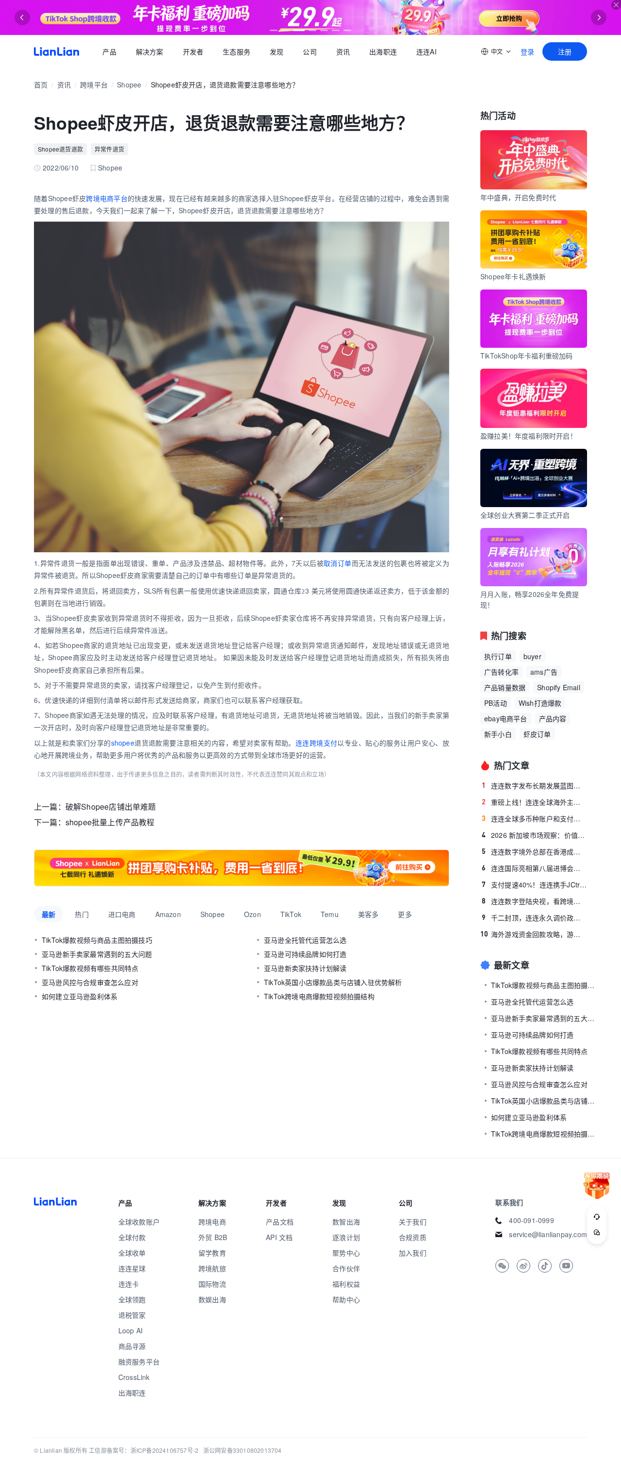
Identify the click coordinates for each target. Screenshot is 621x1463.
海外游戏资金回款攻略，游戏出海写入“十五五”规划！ (533, 934)
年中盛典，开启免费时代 (518, 197)
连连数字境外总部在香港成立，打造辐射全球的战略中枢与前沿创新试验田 (534, 851)
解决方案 (149, 51)
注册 (565, 51)
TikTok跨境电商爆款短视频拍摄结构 (319, 996)
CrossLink (134, 1377)
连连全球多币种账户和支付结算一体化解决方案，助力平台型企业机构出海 (534, 818)
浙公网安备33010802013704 (242, 1450)
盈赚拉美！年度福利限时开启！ (528, 436)
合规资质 (412, 1237)
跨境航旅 (212, 1268)
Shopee (129, 84)
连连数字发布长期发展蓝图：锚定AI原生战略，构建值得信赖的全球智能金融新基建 (534, 785)
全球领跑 (132, 1299)
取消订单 (338, 563)
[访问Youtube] (566, 1266)
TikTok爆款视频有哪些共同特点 (90, 968)
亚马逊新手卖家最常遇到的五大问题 (97, 954)
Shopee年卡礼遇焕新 (513, 276)
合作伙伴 (346, 1268)
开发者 (192, 51)
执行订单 (498, 656)
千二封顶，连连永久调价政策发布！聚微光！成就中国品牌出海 (534, 917)
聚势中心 (346, 1253)
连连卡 (128, 1284)
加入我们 (412, 1253)
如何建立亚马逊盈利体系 (79, 996)
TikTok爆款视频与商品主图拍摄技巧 (97, 940)
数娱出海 (212, 1299)
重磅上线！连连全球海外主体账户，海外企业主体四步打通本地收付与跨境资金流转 (534, 802)
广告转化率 (501, 672)
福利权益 (346, 1284)
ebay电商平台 (505, 718)
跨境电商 (212, 1221)
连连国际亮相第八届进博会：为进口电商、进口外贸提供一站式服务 (534, 868)
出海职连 (383, 51)
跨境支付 (324, 743)
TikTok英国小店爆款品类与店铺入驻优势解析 (333, 982)
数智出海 (346, 1221)
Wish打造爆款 (540, 703)
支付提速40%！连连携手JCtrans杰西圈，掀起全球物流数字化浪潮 (534, 884)
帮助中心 (346, 1299)
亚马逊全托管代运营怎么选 (305, 940)
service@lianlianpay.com (548, 1234)
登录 (527, 51)
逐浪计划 (346, 1237)
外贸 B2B (212, 1237)
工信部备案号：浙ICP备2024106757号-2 (143, 1450)
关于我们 (412, 1221)
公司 (309, 51)
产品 (109, 51)
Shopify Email (558, 687)
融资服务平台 (139, 1361)
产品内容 (553, 718)
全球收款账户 (139, 1221)
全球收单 (132, 1253)
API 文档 (279, 1237)
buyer (532, 656)
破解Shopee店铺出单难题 (110, 806)
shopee (122, 743)
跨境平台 (94, 84)
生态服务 (236, 51)
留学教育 (212, 1253)
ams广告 (543, 672)
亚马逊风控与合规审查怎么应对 (90, 982)
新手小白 (498, 734)
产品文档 (280, 1221)
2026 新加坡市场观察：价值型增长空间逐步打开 (534, 835)
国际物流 (212, 1284)
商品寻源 (132, 1346)
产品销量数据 (504, 687)
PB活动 (495, 703)
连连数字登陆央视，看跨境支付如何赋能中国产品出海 (534, 901)
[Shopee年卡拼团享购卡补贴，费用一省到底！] (241, 868)
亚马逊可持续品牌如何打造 (305, 954)
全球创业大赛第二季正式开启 (525, 515)
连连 (302, 743)
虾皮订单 (537, 734)
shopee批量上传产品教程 (110, 822)
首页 (56, 51)
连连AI (426, 51)
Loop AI (130, 1330)
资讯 (343, 51)
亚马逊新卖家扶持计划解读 (305, 968)
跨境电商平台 (107, 198)
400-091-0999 (531, 1220)
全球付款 (132, 1237)
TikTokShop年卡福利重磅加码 (526, 355)
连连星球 (132, 1268)
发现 (276, 51)
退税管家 (132, 1315)
